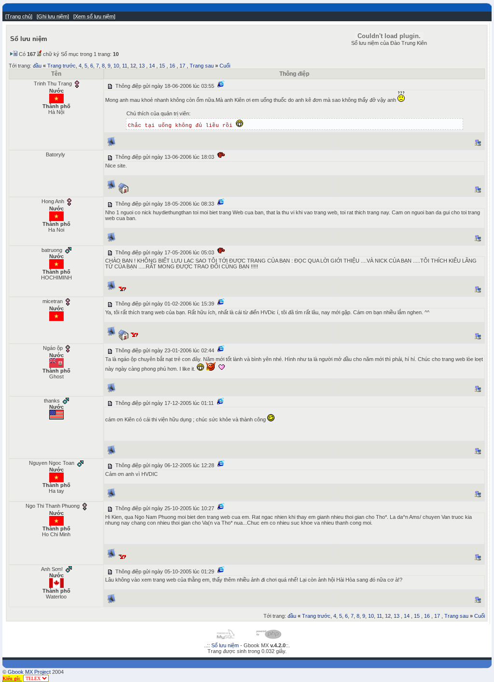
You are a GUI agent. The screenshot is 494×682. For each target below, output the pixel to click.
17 (182, 66)
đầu (37, 66)
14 (152, 66)
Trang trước (61, 66)
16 (172, 66)
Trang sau (202, 66)
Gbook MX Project (29, 672)
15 (162, 66)
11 (124, 66)
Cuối (225, 66)
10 (116, 66)
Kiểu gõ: (12, 678)
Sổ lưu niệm (225, 645)
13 (142, 66)
